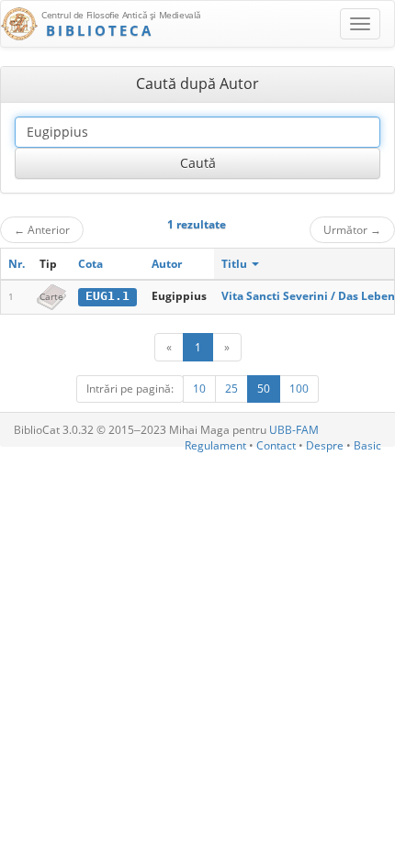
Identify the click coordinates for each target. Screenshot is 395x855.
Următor (352, 229)
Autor (167, 264)
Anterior (42, 229)
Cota (90, 264)
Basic (367, 445)
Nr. (16, 264)
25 (231, 388)
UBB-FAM (294, 430)
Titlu (235, 264)
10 (199, 388)
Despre (325, 445)
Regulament (215, 445)
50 (263, 388)
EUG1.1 (107, 296)
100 (299, 388)
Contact (276, 445)
